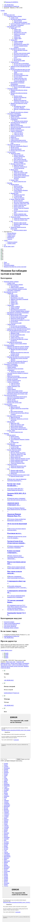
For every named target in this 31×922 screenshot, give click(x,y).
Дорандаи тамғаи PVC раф (21, 203)
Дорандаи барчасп (19, 197)
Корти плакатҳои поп (20, 181)
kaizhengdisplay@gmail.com (11, 6)
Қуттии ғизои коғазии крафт (22, 53)
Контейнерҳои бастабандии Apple (20, 331)
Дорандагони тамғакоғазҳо (21, 175)
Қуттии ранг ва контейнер (21, 63)
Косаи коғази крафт (19, 60)
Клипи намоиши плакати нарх (19, 460)
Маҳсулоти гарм (10, 661)
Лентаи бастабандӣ (16, 149)
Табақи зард (17, 37)
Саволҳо (9, 239)
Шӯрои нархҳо (15, 184)
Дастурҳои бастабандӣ (13, 144)
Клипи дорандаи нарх (20, 205)
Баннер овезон (18, 186)
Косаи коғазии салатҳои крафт (19, 315)
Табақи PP (13, 28)
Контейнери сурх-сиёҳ (20, 32)
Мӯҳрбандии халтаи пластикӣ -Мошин (19, 107)
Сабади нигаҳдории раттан (18, 140)
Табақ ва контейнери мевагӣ (12, 623)
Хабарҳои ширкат (12, 242)
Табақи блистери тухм (20, 78)
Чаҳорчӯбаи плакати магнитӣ (19, 429)
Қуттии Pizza (17, 59)
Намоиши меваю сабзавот (14, 16)
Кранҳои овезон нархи (20, 230)
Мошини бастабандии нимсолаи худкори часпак (21, 101)
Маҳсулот (6, 263)
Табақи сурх (14, 302)
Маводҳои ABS (18, 171)
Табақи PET (14, 40)
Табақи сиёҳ (17, 29)
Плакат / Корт (14, 180)
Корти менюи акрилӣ (20, 174)
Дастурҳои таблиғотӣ (10, 626)
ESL (12, 221)
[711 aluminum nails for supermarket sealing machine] (17, 597)
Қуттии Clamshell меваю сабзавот (20, 311)
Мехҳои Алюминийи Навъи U (19, 146)
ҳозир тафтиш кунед (6, 650)
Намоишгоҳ (10, 237)
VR (5, 245)
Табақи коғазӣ (15, 62)
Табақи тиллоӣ (18, 43)
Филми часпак (18, 96)
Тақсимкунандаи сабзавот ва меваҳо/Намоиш (19, 123)
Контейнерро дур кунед (14, 26)
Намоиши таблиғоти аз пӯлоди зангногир (20, 167)
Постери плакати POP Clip (18, 163)
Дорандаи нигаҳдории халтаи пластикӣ (12, 666)
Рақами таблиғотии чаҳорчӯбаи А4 (19, 157)
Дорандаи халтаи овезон (21, 121)
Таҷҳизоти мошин (12, 88)
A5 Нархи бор (18, 189)
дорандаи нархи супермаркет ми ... (13, 504)
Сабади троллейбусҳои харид (20, 664)
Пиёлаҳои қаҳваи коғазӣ (21, 54)
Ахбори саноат (11, 243)
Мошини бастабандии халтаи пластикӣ (15, 266)
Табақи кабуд (17, 31)
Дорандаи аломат (15, 217)
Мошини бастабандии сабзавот (19, 112)
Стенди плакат (11, 152)
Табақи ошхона (15, 116)
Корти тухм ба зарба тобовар (22, 87)
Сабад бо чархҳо (18, 132)
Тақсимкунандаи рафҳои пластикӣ (20, 127)
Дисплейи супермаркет (17, 25)
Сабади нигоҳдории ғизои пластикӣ (17, 392)
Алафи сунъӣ (14, 17)
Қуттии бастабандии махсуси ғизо (20, 69)
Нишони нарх (14, 193)
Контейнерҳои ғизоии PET (21, 44)
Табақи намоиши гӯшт (17, 135)
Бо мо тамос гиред (9, 246)
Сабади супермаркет (16, 131)
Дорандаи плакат (15, 153)
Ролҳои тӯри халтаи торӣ (18, 150)
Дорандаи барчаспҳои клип (21, 218)
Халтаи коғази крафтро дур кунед (20, 320)
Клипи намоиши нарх (20, 214)
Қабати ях (13, 137)
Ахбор (6, 240)
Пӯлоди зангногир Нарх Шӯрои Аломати (21, 161)
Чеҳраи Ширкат (11, 233)
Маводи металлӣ (18, 155)
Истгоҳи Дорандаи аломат (21, 202)
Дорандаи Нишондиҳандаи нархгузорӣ (18, 475)
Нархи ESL (17, 225)
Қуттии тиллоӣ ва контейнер (22, 65)
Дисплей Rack (18, 20)
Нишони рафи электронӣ (21, 224)
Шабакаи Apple (18, 73)
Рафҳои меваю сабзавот (20, 22)
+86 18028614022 (9, 4)
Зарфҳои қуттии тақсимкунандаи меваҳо (18, 328)
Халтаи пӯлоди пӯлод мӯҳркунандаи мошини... (16, 542)
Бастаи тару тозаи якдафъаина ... (13, 484)
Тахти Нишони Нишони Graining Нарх (21, 191)
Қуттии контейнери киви (21, 75)
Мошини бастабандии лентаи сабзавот (18, 346)
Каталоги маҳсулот (9, 14)
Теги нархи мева (18, 187)
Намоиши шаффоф (16, 115)
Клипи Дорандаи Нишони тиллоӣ (20, 458)
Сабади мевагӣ (15, 138)
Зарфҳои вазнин (5, 663)
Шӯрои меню (14, 169)
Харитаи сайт (20, 661)
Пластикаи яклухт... (14, 533)
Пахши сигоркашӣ (16, 128)
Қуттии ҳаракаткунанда (17, 130)
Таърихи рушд (11, 234)
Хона (5, 13)
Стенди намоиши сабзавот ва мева (20, 23)
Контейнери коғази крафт (18, 48)
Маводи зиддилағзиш (17, 125)
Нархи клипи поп (19, 206)
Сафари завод (11, 236)
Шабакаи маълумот (19, 194)
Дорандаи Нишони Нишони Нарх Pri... (14, 515)
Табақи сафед (17, 38)
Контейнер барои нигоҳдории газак (17, 393)
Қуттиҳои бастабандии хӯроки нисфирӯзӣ (20, 80)
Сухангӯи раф (18, 196)
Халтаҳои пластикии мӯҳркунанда (17, 396)
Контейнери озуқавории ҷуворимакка (17, 83)
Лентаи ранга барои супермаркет (19, 663)
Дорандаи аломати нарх (20, 220)
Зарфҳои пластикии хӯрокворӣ (19, 34)
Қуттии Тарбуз (18, 76)
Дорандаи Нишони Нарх (21, 215)
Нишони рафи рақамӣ (20, 222)
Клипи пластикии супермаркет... (13, 551)
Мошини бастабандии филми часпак (17, 348)
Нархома (9, 183)
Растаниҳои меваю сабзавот (18, 19)
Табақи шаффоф (18, 41)
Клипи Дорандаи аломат (17, 199)
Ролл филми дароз (6, 664)
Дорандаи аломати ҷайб (20, 172)
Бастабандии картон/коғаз (18, 85)
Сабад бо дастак (18, 134)
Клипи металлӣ (18, 200)
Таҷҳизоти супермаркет (14, 113)
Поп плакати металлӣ (20, 159)
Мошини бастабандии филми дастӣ (20, 98)
